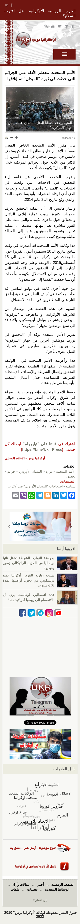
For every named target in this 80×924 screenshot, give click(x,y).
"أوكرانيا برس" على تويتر (60, 27)
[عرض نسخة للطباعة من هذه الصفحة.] (6, 137)
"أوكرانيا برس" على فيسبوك (73, 27)
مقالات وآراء (21, 884)
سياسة (70, 486)
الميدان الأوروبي (30, 471)
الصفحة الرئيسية (62, 884)
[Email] (15, 495)
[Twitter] (63, 495)
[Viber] (23, 495)
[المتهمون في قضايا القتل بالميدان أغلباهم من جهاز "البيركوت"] (40, 109)
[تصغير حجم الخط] (12, 137)
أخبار (40, 884)
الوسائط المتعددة (57, 889)
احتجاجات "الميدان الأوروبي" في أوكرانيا (35, 486)
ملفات (15, 889)
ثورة (49, 471)
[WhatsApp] (31, 495)
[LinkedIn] (55, 495)
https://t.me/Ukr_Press (42, 449)
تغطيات (32, 889)
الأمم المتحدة (66, 471)
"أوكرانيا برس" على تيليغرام (66, 27)
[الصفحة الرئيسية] (36, 40)
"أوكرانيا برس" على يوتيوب (53, 27)
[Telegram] (39, 495)
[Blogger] (47, 495)
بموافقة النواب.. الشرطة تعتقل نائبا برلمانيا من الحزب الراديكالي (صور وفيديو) (28, 563)
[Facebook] (71, 495)
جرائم (11, 471)
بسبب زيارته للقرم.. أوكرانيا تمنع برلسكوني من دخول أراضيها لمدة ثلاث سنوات (28, 580)
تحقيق (70, 476)
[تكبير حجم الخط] (16, 137)
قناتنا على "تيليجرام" (40, 444)
